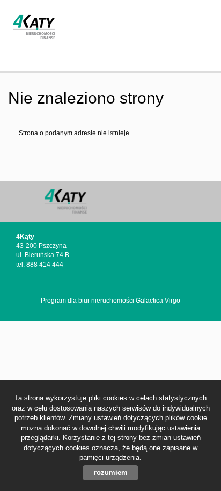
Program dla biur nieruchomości (88, 300)
